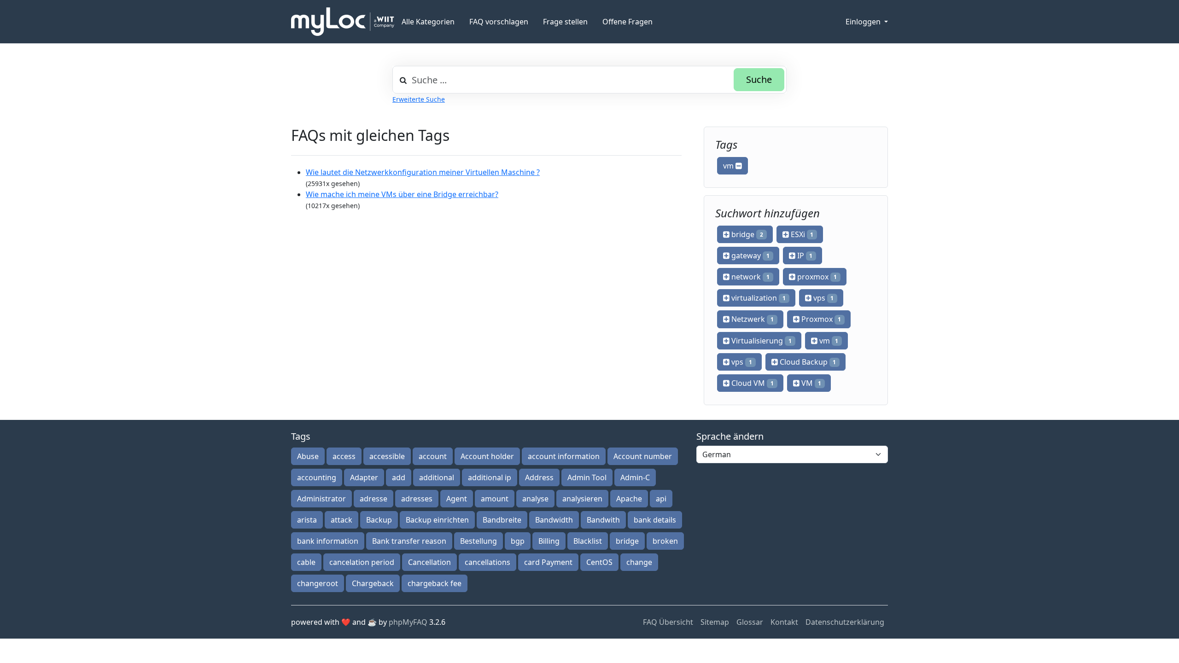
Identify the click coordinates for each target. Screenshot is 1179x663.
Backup (379, 520)
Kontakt (784, 622)
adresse (373, 499)
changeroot (317, 583)
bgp (518, 541)
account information (564, 456)
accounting (316, 477)
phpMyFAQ (408, 622)
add (398, 477)
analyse (535, 499)
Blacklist (587, 541)
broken (665, 541)
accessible (387, 456)
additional (436, 477)
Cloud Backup (807, 362)
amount (494, 499)
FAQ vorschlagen (498, 22)
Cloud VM (752, 383)
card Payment (548, 562)
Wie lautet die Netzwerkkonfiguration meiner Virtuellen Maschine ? (423, 172)
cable (306, 562)
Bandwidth (554, 520)
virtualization (758, 298)
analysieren (582, 499)
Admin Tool (587, 477)
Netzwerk (752, 319)
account (433, 456)
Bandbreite (502, 520)
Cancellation (429, 562)
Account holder (487, 456)
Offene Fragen (627, 22)
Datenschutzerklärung (844, 622)
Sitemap (714, 622)
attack (341, 520)
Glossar (749, 622)
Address (539, 477)
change (639, 562)
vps (822, 298)
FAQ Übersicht (668, 622)
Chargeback (373, 583)
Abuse (308, 456)
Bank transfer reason (409, 541)
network (750, 277)
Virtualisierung (761, 341)
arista (307, 520)
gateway (750, 255)
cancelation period (361, 562)
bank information (327, 541)
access (344, 456)
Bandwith (603, 520)
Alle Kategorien (428, 22)
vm (729, 166)
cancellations (487, 562)
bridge (746, 234)
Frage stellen (565, 22)
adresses (416, 499)
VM (811, 383)
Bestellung (478, 541)
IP (804, 255)
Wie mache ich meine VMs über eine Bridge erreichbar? (402, 194)
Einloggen (864, 22)
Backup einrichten (437, 520)
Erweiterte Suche (418, 99)
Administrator (321, 499)
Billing (549, 541)
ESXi (801, 234)
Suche (759, 79)
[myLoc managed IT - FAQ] (342, 21)
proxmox (816, 277)
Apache (629, 499)
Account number (642, 456)
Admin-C (635, 477)
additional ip (489, 477)
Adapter (364, 477)
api (661, 499)
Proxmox (820, 319)
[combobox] (589, 79)
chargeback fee (434, 583)
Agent (456, 499)
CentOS (599, 562)
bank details (655, 520)
